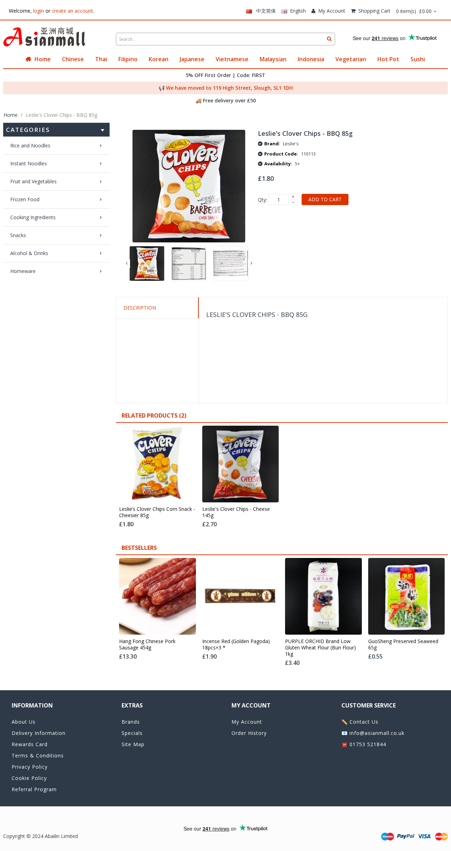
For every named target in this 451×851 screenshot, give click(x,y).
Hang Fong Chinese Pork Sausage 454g (147, 644)
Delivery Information (39, 733)
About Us (24, 721)
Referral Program (34, 789)
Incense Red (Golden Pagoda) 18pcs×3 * (236, 644)
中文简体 (264, 10)
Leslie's (291, 143)
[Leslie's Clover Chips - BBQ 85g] (147, 263)
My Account (331, 10)
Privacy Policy (30, 766)
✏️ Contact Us (359, 721)
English (296, 10)
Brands (131, 721)
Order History (249, 733)
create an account (72, 10)
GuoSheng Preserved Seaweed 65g (403, 644)
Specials (132, 733)
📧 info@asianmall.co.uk (372, 733)
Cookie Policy (29, 778)
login (38, 10)
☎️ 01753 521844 (363, 744)
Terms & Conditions (38, 755)
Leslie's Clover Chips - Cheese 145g (236, 512)
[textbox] (225, 39)
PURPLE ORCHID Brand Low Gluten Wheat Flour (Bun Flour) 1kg (320, 647)
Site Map (133, 744)
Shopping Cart (374, 10)
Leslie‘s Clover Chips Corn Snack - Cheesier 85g (157, 512)
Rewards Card (30, 744)
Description (139, 307)
